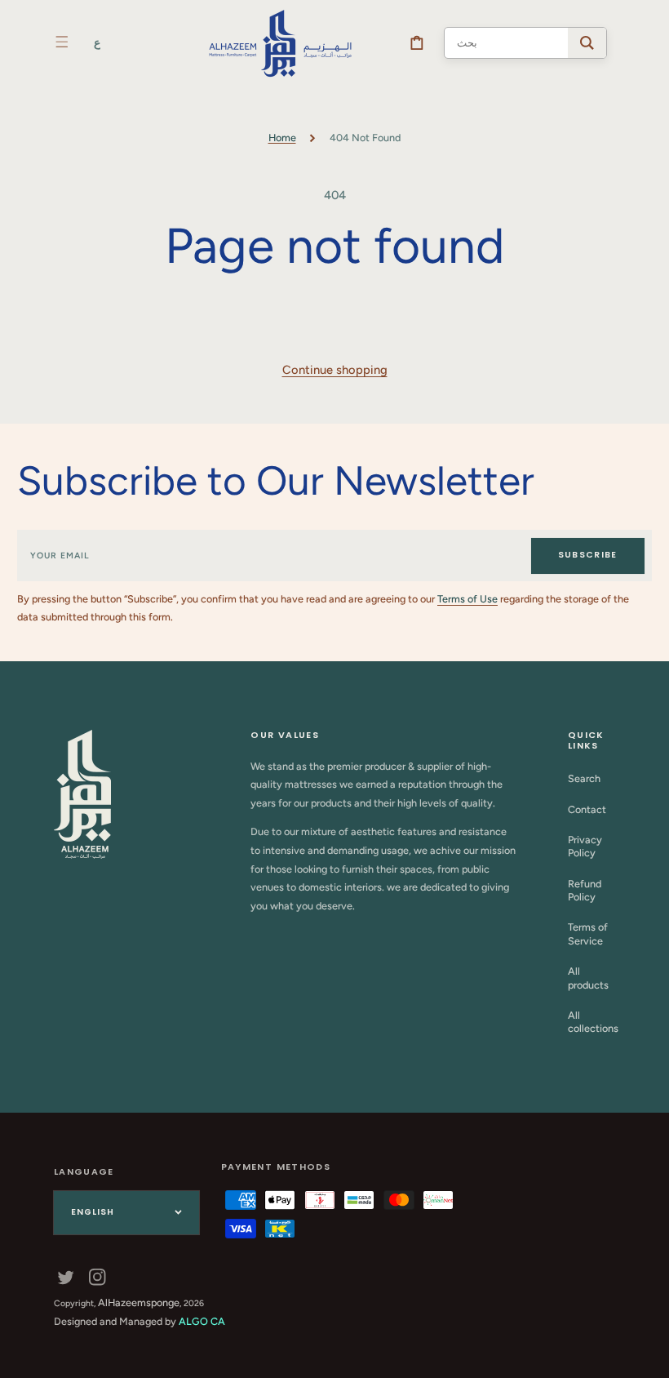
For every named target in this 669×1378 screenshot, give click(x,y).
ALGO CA (202, 1321)
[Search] (587, 43)
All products (588, 977)
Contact (587, 809)
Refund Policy (584, 890)
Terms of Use (467, 599)
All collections (593, 1021)
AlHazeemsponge (138, 1302)
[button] (62, 41)
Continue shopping (335, 369)
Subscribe (588, 555)
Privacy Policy (585, 846)
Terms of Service (588, 933)
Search (584, 778)
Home (282, 137)
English (92, 1212)
